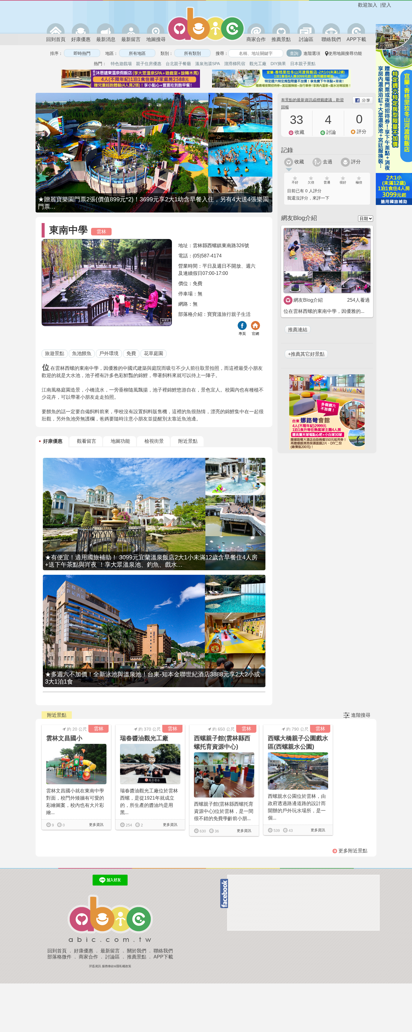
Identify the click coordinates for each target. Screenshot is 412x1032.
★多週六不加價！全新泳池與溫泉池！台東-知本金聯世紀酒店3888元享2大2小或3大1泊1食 (152, 678)
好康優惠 (80, 39)
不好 (295, 182)
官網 (255, 334)
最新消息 (106, 39)
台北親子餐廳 (178, 63)
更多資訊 (95, 825)
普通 (327, 182)
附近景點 (188, 441)
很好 (343, 182)
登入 (386, 5)
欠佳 (311, 182)
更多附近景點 (352, 850)
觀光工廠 (257, 63)
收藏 (298, 161)
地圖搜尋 (156, 39)
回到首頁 (55, 39)
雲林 (101, 231)
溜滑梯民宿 (234, 63)
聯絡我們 (331, 39)
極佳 (359, 182)
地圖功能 (120, 441)
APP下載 (356, 39)
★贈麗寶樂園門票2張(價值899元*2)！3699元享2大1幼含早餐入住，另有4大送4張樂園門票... (153, 203)
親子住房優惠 (148, 63)
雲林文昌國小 (64, 738)
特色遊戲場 (121, 63)
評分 (355, 161)
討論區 (306, 39)
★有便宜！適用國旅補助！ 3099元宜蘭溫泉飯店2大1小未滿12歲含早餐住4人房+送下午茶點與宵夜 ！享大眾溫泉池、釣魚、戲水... (151, 561)
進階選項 (311, 53)
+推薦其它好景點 (306, 354)
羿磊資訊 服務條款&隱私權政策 (110, 966)
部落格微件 (59, 956)
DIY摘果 (278, 63)
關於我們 (136, 950)
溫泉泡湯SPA (207, 63)
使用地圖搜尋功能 (345, 53)
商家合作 (256, 39)
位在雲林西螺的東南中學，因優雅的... (324, 311)
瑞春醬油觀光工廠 (144, 738)
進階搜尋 (360, 715)
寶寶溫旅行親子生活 (229, 314)
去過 (327, 161)
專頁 (242, 334)
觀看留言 (86, 441)
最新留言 (131, 39)
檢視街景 (154, 441)
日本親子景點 (302, 63)
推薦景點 (281, 39)
